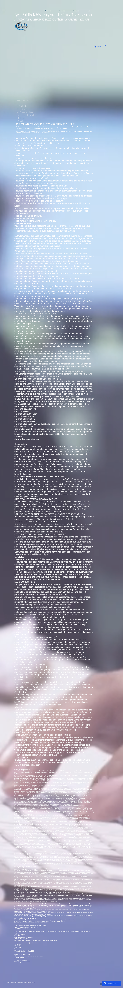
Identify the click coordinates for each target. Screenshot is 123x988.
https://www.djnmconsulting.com (44, 143)
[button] (105, 45)
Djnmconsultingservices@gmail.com (35, 776)
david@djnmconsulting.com (25, 112)
